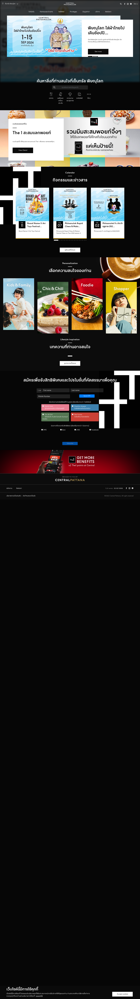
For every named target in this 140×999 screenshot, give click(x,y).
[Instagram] (128, 4)
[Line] (131, 4)
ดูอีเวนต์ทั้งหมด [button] (70, 250)
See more (98, 51)
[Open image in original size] (70, 3)
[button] (90, 56)
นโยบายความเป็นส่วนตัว (13, 496)
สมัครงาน (9, 488)
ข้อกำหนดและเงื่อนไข (29, 496)
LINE (78, 430)
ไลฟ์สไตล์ (61, 11)
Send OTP (87, 396)
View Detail (22, 150)
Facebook (95, 430)
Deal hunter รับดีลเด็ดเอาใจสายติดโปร (80, 416)
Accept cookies (122, 994)
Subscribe (70, 443)
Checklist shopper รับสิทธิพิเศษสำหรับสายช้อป (81, 407)
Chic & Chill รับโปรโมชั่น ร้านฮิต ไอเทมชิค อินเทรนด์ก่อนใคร (55, 417)
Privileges (73, 11)
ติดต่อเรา (108, 11)
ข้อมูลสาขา (86, 11)
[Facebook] (125, 4)
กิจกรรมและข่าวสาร (46, 11)
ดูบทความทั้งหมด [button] (70, 363)
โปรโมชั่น (31, 11)
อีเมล (63, 430)
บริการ (97, 11)
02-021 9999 (118, 488)
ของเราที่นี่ (39, 996)
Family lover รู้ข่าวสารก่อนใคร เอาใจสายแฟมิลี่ (53, 407)
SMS (45, 430)
